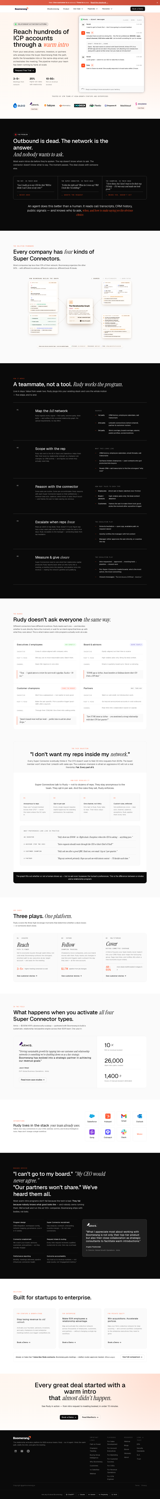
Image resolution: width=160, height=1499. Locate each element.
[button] (78, 9)
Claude (82, 1494)
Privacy (144, 1485)
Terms (137, 1485)
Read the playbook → (99, 2)
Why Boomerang (53, 9)
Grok (115, 1494)
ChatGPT (71, 1494)
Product (66, 9)
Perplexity (104, 1494)
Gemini (92, 1494)
